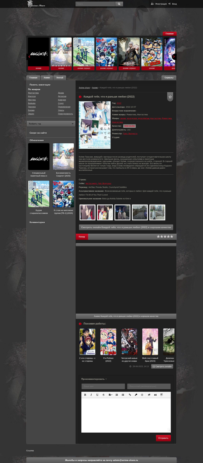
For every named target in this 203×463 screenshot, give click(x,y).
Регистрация (161, 4)
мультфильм (143, 118)
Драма (61, 93)
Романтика (167, 118)
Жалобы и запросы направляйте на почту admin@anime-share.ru (101, 460)
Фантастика (117, 122)
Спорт (61, 103)
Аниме (95, 88)
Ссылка (30, 451)
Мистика (32, 100)
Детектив (62, 96)
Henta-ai (50, 4)
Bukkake (32, 103)
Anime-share (84, 88)
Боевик (31, 110)
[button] (85, 394)
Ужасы (61, 110)
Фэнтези (32, 96)
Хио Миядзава (104, 183)
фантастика (155, 118)
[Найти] (119, 4)
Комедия (62, 100)
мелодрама (132, 118)
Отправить (163, 438)
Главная (170, 34)
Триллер (32, 107)
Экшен (31, 114)
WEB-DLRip (129, 126)
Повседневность (65, 114)
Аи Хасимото (91, 183)
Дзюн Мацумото (130, 133)
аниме (123, 118)
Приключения (64, 107)
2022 (119, 103)
